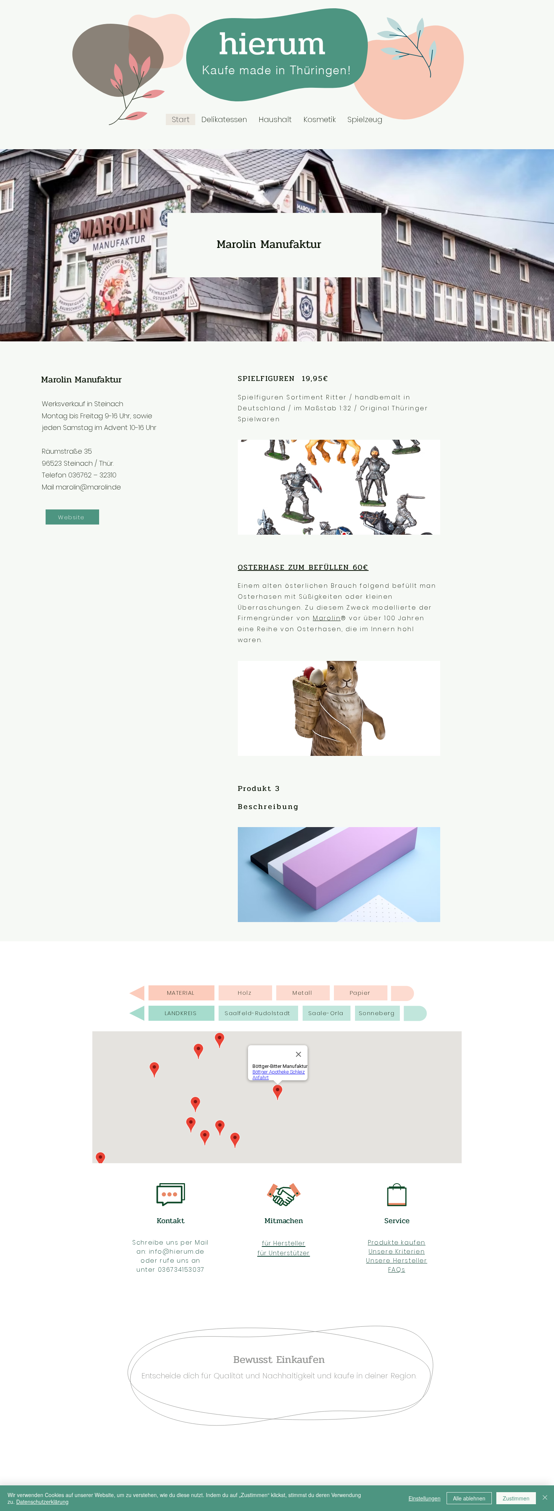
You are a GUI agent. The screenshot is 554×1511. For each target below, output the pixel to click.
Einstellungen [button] (425, 1498)
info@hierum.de (177, 1251)
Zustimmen (516, 1498)
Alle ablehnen (469, 1498)
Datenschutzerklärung (42, 1501)
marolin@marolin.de (88, 487)
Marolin (327, 618)
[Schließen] (544, 1498)
